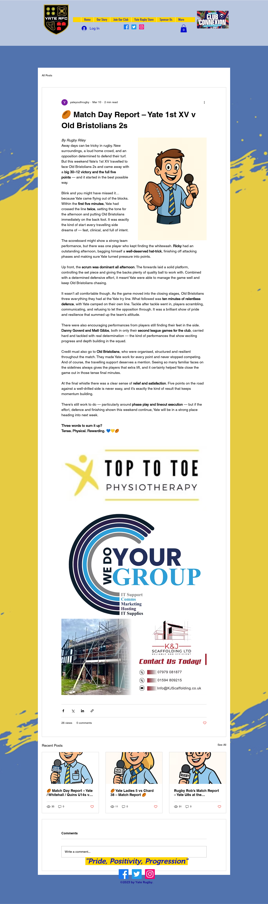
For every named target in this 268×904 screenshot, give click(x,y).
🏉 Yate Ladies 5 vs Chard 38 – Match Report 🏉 (132, 793)
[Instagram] (141, 26)
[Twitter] (133, 26)
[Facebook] (126, 26)
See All (222, 744)
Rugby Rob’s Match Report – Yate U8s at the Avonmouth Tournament (196, 793)
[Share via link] (92, 711)
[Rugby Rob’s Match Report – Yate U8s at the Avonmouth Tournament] (197, 768)
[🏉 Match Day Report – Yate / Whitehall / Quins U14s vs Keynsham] (70, 768)
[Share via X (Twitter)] (73, 711)
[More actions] (204, 102)
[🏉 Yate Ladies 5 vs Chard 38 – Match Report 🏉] (134, 768)
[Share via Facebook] (63, 711)
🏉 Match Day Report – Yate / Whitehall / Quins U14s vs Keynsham (70, 793)
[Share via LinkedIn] (82, 711)
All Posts (47, 75)
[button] (183, 28)
